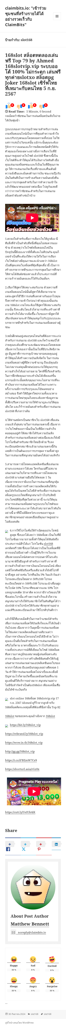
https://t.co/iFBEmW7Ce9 (21, 760)
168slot (9, 716)
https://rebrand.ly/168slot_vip (24, 733)
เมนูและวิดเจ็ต (57, 16)
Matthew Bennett (30, 924)
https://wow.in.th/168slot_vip (24, 742)
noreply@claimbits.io (32, 932)
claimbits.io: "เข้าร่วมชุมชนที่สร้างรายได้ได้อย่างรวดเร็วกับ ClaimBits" (25, 16)
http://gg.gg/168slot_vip (20, 751)
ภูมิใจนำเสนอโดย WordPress (19, 1022)
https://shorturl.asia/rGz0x (22, 769)
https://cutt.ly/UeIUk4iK (20, 812)
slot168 (48, 543)
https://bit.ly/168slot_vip (25, 725)
